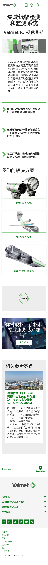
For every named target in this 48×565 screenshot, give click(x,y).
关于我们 (5, 532)
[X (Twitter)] (15, 521)
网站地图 (5, 535)
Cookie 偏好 (7, 541)
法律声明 (5, 545)
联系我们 (24, 342)
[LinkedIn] (21, 521)
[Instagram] (9, 521)
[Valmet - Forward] (12, 5)
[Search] (37, 5)
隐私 (3, 548)
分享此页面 (6, 469)
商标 (3, 538)
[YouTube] (26, 521)
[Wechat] (32, 521)
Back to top (40, 471)
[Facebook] (4, 521)
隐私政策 (5, 551)
